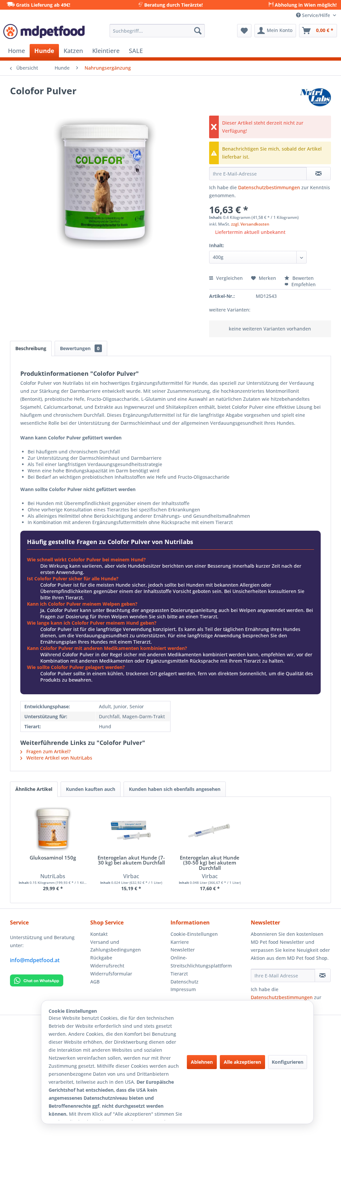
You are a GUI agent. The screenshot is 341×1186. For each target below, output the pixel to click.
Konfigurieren (287, 1062)
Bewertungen (80, 348)
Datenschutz (184, 981)
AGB (95, 981)
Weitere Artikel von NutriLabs (58, 758)
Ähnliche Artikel (33, 789)
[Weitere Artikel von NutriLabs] (315, 97)
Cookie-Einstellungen (194, 934)
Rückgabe (101, 957)
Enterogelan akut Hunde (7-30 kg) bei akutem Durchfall (131, 860)
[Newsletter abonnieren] (323, 975)
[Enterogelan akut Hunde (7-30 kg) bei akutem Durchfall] (131, 828)
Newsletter (182, 949)
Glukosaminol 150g (53, 858)
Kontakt (99, 934)
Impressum (183, 989)
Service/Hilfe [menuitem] (316, 15)
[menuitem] (157, 30)
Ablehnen (202, 1062)
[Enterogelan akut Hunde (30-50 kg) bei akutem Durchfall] (209, 828)
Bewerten (302, 278)
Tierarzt (179, 973)
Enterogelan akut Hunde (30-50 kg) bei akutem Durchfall (209, 863)
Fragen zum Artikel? (48, 751)
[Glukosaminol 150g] (53, 828)
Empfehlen (303, 284)
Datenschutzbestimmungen (269, 187)
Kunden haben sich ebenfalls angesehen (174, 789)
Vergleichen (229, 278)
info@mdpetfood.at (35, 960)
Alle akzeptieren (242, 1062)
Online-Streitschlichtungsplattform (201, 961)
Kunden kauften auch (90, 789)
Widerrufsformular (111, 973)
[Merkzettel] (244, 30)
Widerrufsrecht (107, 965)
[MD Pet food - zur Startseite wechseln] (44, 32)
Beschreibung (30, 348)
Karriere (179, 942)
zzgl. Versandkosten (250, 224)
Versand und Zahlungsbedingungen (115, 946)
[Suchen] (198, 30)
